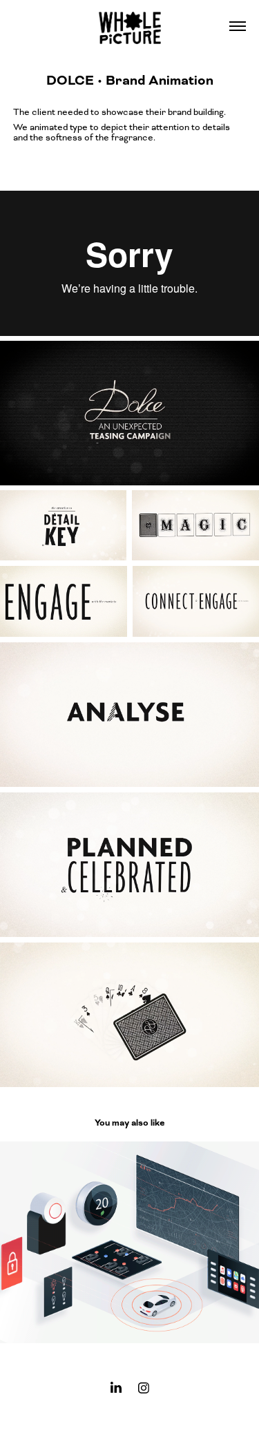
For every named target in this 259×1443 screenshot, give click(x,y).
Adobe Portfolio (152, 1418)
